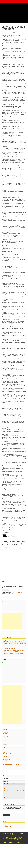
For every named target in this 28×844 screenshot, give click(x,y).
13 (17, 790)
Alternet (5, 751)
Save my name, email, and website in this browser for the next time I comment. (13, 587)
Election (4, 740)
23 (4, 795)
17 (7, 792)
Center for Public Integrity (8, 755)
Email (3, 576)
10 (7, 790)
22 (23, 792)
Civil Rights (5, 736)
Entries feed (6, 825)
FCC (4, 743)
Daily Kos (5, 760)
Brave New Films (6, 752)
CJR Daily (5, 756)
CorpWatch (5, 757)
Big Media (5, 733)
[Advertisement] (12, 621)
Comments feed (7, 826)
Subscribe (6, 815)
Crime (4, 737)
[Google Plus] (26, 2)
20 (17, 792)
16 (4, 792)
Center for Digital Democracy (9, 753)
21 (20, 792)
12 (14, 790)
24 (7, 795)
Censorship (5, 734)
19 (14, 792)
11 (10, 790)
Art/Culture (5, 732)
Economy (5, 739)
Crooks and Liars (6, 759)
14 (20, 790)
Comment (4, 558)
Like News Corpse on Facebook (11, 765)
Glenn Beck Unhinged (6, 35)
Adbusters (5, 749)
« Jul (4, 800)
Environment (5, 741)
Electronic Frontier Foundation (9, 761)
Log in (5, 823)
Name (3, 571)
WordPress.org (7, 827)
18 (10, 792)
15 (23, 790)
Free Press (5, 744)
